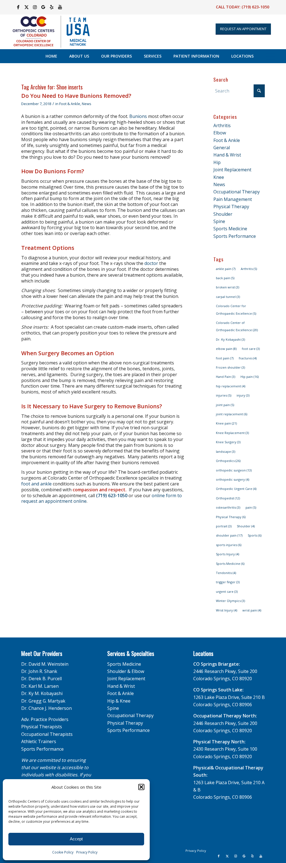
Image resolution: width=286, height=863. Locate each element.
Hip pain (249, 376)
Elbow (219, 133)
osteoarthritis (228, 507)
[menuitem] (51, 56)
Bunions (138, 116)
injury (243, 395)
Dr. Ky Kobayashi (230, 339)
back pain (225, 278)
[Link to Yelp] (51, 7)
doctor (151, 263)
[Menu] (270, 56)
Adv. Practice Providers (44, 719)
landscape (225, 451)
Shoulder (222, 214)
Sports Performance (234, 236)
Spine (219, 221)
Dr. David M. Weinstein (44, 664)
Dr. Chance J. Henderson (46, 708)
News (86, 103)
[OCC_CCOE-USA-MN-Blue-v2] (47, 31)
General (221, 147)
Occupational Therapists (47, 734)
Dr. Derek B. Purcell (41, 678)
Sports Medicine (230, 229)
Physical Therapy (231, 206)
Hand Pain (225, 376)
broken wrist (227, 287)
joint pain (225, 405)
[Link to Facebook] (18, 7)
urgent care (227, 591)
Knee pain (226, 423)
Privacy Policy (86, 852)
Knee (218, 177)
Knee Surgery (228, 442)
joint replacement (231, 414)
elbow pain (226, 349)
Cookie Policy (62, 852)
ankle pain (225, 269)
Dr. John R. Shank (39, 671)
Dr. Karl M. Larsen (40, 686)
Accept (76, 838)
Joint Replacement (232, 170)
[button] (141, 787)
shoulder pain (229, 535)
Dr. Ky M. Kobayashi (42, 693)
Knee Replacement (232, 433)
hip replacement (230, 386)
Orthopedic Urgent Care (236, 489)
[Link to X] (26, 7)
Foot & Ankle (69, 103)
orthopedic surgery (232, 479)
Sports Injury (227, 554)
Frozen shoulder (230, 367)
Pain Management (232, 199)
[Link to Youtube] (60, 7)
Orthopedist (228, 498)
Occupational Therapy (236, 192)
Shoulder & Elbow (125, 671)
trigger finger (228, 582)
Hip (217, 162)
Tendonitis (226, 573)
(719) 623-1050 (255, 7)
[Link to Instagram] (35, 7)
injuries (223, 395)
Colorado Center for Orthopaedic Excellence (236, 309)
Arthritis (222, 125)
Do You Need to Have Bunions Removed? (76, 95)
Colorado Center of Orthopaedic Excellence (237, 326)
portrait (224, 526)
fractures (248, 358)
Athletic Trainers (38, 741)
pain (251, 507)
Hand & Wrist (227, 155)
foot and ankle (37, 484)
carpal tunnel (228, 297)
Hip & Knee (118, 701)
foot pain (224, 358)
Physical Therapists (41, 727)
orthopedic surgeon (234, 470)
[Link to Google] (43, 7)
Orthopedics (228, 461)
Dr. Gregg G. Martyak (43, 701)
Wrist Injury (226, 610)
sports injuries (228, 545)
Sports (254, 535)
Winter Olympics (230, 601)
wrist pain (251, 610)
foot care (251, 349)
